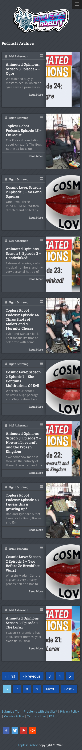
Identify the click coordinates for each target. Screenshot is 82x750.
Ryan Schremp (18, 118)
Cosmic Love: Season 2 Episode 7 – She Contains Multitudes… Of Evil (23, 379)
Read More (36, 94)
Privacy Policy (69, 711)
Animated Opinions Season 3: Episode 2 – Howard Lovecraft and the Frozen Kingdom (23, 442)
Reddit (32, 730)
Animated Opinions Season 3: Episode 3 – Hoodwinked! (23, 253)
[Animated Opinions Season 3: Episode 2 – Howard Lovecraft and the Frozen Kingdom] (63, 448)
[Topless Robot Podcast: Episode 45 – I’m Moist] (63, 141)
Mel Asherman (18, 56)
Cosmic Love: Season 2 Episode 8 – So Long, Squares (24, 192)
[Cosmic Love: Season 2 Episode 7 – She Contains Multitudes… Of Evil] (63, 387)
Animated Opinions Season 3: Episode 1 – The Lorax (23, 623)
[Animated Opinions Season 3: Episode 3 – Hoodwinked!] (63, 264)
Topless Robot (28, 745)
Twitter (15, 730)
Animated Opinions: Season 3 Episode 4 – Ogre (23, 69)
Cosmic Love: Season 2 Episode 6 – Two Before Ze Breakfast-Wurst (23, 563)
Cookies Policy (14, 716)
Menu (77, 4)
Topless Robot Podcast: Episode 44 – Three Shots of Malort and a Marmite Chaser (24, 319)
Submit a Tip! (11, 711)
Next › (51, 688)
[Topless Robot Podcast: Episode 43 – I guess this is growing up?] (63, 510)
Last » (69, 688)
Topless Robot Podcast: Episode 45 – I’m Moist (23, 130)
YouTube (23, 730)
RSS (51, 716)
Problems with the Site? (40, 711)
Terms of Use (36, 716)
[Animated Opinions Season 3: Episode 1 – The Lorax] (63, 633)
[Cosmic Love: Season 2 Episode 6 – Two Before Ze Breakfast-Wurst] (63, 572)
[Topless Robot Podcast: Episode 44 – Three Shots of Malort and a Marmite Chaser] (63, 325)
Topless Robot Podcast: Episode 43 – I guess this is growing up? (23, 502)
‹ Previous (32, 676)
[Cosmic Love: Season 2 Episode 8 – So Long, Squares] (63, 202)
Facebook (6, 730)
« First (10, 676)
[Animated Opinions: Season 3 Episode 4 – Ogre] (63, 79)
